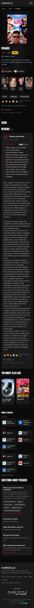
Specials (13, 576)
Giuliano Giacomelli (16, 136)
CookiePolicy (13, 601)
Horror (5, 96)
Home (3, 8)
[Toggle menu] (31, 3)
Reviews (19, 576)
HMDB (10, 8)
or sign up (26, 100)
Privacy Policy (26, 599)
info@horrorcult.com (14, 582)
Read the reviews (9, 553)
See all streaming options (12, 513)
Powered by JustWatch (7, 475)
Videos (25, 576)
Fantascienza (24, 96)
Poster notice (20, 601)
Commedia (13, 96)
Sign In (21, 100)
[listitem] (4, 83)
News (7, 576)
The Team (4, 580)
